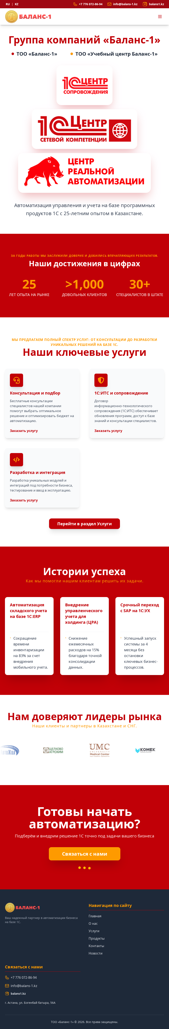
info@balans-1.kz (24, 985)
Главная (95, 916)
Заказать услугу (24, 430)
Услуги (94, 931)
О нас (93, 923)
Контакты (96, 946)
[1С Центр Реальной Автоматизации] (84, 173)
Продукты (96, 938)
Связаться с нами (84, 853)
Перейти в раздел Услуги (84, 523)
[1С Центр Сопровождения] (84, 85)
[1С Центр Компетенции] (84, 129)
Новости (95, 953)
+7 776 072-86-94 (24, 977)
